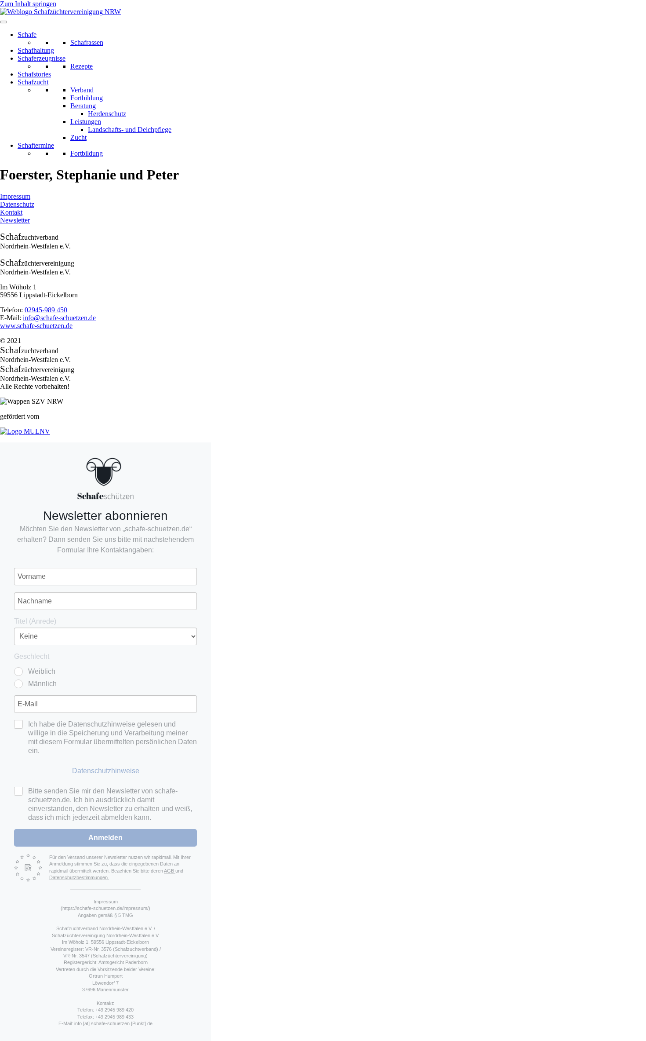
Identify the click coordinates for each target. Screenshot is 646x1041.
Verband (82, 90)
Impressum (15, 196)
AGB (169, 870)
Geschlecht (31, 656)
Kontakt (11, 212)
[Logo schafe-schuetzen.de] (105, 478)
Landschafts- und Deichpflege (129, 129)
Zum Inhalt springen (28, 3)
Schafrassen (86, 42)
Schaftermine (36, 145)
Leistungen (85, 121)
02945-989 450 (46, 310)
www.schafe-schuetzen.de (36, 325)
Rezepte (81, 66)
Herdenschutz (107, 113)
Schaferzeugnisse (41, 58)
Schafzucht (33, 82)
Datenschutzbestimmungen (79, 877)
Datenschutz (17, 204)
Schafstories (34, 74)
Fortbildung (86, 98)
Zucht (78, 137)
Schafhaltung (36, 50)
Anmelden (105, 837)
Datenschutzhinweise (105, 770)
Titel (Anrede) (35, 621)
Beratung (83, 106)
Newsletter (15, 220)
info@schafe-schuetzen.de (59, 317)
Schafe (27, 34)
